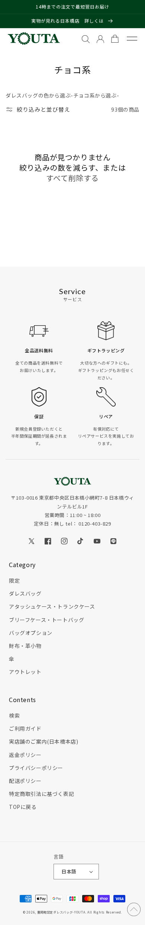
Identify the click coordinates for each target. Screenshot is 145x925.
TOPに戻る (23, 806)
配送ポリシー (25, 780)
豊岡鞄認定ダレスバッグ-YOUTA (61, 912)
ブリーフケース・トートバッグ (46, 619)
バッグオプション (30, 632)
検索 (14, 715)
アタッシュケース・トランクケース (52, 606)
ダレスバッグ (25, 593)
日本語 (68, 871)
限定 (14, 580)
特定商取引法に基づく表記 (41, 793)
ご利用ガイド (25, 728)
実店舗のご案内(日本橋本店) (43, 741)
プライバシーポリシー (36, 767)
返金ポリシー (25, 754)
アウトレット (25, 671)
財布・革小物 (25, 645)
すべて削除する (72, 178)
